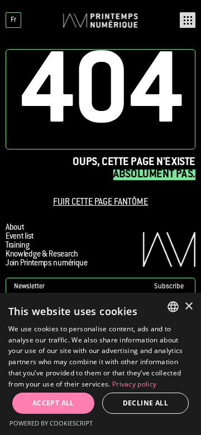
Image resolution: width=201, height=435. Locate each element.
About (14, 228)
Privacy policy (134, 384)
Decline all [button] (145, 403)
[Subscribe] (100, 287)
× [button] (188, 306)
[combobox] (173, 306)
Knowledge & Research (42, 255)
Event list (20, 237)
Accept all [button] (53, 403)
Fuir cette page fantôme (100, 203)
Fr (13, 20)
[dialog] (100, 364)
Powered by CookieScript (51, 423)
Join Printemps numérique (47, 264)
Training (18, 246)
